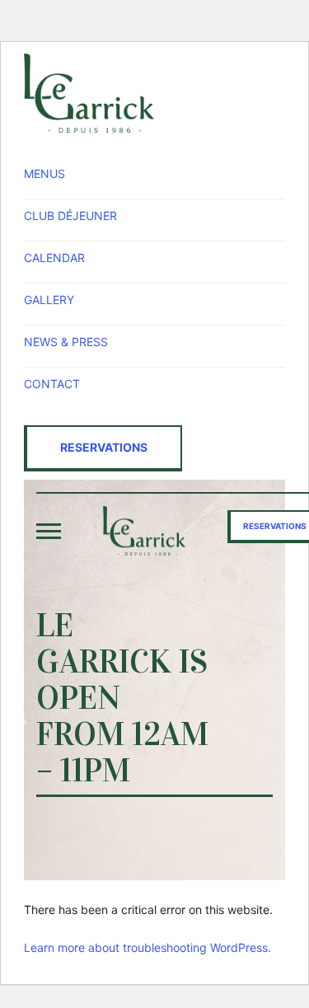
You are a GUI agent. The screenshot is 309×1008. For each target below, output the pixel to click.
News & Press (66, 342)
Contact (52, 384)
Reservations (103, 447)
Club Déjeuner (70, 216)
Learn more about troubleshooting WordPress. (147, 947)
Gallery (49, 300)
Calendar (54, 258)
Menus (44, 173)
